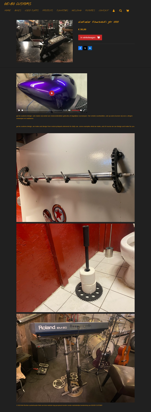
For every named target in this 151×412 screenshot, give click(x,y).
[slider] (42, 110)
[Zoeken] (121, 10)
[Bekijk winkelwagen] (127, 10)
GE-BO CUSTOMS (17, 4)
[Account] (114, 10)
